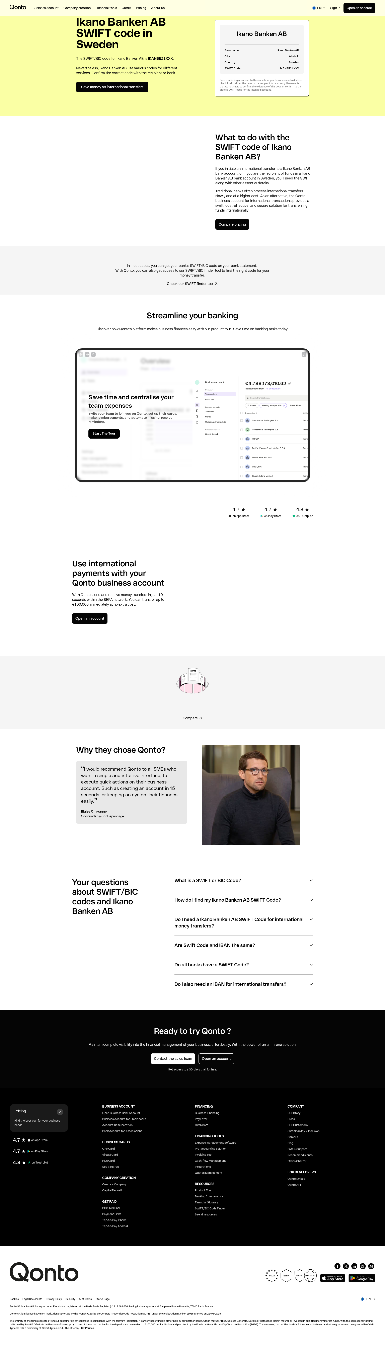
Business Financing (207, 1113)
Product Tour (203, 1190)
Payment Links (111, 1214)
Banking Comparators (209, 1196)
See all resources (206, 1214)
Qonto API (294, 1184)
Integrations (203, 1166)
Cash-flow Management (210, 1160)
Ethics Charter (297, 1161)
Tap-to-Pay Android (115, 1226)
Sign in (335, 8)
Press (291, 1119)
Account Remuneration (117, 1125)
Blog (290, 1143)
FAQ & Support (297, 1149)
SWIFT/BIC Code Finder (210, 1208)
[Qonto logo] (18, 7)
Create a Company (114, 1184)
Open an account (359, 8)
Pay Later (201, 1119)
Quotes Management (208, 1172)
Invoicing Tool (203, 1154)
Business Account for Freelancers (124, 1119)
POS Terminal (111, 1208)
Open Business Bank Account (121, 1113)
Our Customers (298, 1125)
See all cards (110, 1166)
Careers (293, 1137)
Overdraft (201, 1125)
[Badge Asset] (337, 1266)
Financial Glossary (206, 1202)
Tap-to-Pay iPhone (114, 1220)
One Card (108, 1148)
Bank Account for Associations (122, 1131)
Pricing (20, 1111)
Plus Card (108, 1160)
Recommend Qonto (300, 1155)
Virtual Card (110, 1154)
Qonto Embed (296, 1178)
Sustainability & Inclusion (303, 1131)
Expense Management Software (215, 1142)
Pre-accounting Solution (210, 1148)
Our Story (294, 1113)
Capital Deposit (112, 1190)
